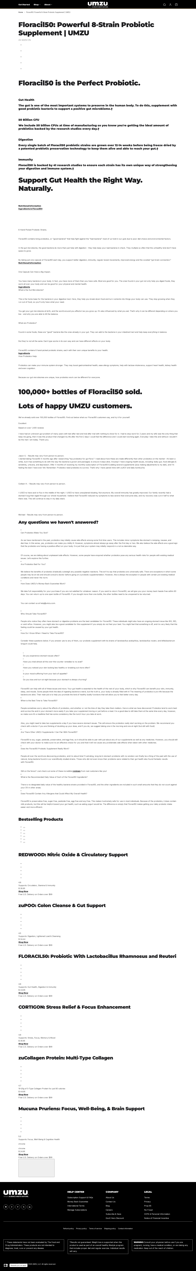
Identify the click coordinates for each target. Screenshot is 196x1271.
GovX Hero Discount (115, 1218)
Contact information (125, 1228)
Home (20, 12)
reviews (76, 771)
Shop (36, 4)
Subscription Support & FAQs (80, 1197)
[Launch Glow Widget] (5, 1265)
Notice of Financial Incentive (156, 1218)
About (47, 4)
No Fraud (148, 1210)
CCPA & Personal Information (157, 1214)
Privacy (147, 1201)
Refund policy (68, 1228)
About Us (110, 1197)
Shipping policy (110, 1228)
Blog (108, 1206)
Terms (147, 1197)
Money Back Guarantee (77, 1201)
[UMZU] (98, 4)
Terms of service (95, 1228)
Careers (109, 1210)
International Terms (75, 1206)
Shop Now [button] (23, 891)
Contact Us (110, 1201)
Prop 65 (147, 1206)
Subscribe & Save (113, 1214)
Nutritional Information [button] (29, 206)
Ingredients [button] (24, 287)
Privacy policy (81, 1228)
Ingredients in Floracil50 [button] (30, 209)
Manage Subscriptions (77, 1210)
